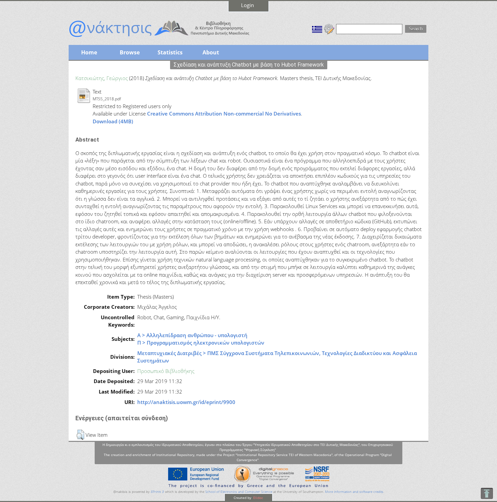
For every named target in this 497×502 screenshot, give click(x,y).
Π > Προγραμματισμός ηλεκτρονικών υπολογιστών (200, 342)
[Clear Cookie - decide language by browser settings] (329, 28)
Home (89, 52)
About (211, 52)
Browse (130, 52)
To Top (486, 493)
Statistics (170, 52)
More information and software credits (354, 492)
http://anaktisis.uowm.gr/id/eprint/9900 (186, 402)
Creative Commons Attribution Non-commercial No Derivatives (224, 113)
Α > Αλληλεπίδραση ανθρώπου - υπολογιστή (192, 335)
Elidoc (257, 497)
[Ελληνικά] (317, 28)
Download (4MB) (113, 121)
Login (247, 5)
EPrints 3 (157, 492)
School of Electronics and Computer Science (238, 492)
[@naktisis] (170, 37)
